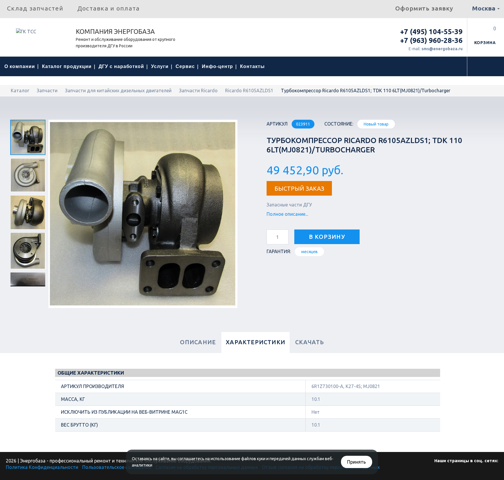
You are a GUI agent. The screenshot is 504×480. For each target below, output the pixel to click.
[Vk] (465, 473)
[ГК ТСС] (38, 33)
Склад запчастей (35, 8)
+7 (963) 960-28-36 (431, 40)
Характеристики (255, 342)
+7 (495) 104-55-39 (431, 32)
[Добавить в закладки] (373, 237)
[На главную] (6, 90)
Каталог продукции (67, 66)
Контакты (252, 66)
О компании (19, 66)
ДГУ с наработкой (121, 66)
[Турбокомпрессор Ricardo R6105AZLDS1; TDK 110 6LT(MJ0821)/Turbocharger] (28, 137)
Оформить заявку (424, 8)
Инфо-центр (217, 66)
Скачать (309, 342)
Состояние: (338, 123)
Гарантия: (279, 251)
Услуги (160, 66)
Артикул (277, 123)
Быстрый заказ (299, 188)
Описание (198, 342)
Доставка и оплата (108, 8)
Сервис (185, 66)
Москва (484, 8)
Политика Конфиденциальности (42, 467)
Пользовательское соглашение (116, 467)
